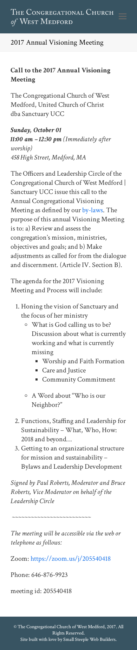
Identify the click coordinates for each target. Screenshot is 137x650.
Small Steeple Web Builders (89, 639)
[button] (122, 17)
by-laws (92, 210)
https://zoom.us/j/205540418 (71, 558)
